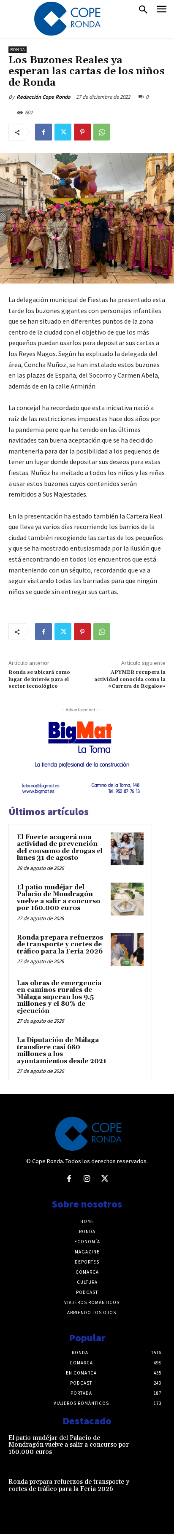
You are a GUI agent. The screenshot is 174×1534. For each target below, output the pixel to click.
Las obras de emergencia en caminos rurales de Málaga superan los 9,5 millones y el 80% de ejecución (59, 997)
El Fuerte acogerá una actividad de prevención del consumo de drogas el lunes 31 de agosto (60, 847)
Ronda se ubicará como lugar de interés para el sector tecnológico (39, 679)
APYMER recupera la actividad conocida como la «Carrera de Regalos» (130, 679)
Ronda (17, 49)
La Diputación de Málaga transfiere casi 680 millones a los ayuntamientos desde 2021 (61, 1050)
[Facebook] (43, 132)
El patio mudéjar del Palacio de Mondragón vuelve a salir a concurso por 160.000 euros (58, 898)
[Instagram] (87, 1179)
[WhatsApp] (101, 132)
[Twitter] (62, 132)
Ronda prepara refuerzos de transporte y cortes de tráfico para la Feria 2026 (60, 945)
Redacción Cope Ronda (43, 96)
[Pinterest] (82, 132)
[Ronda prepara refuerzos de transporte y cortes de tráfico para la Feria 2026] (127, 949)
